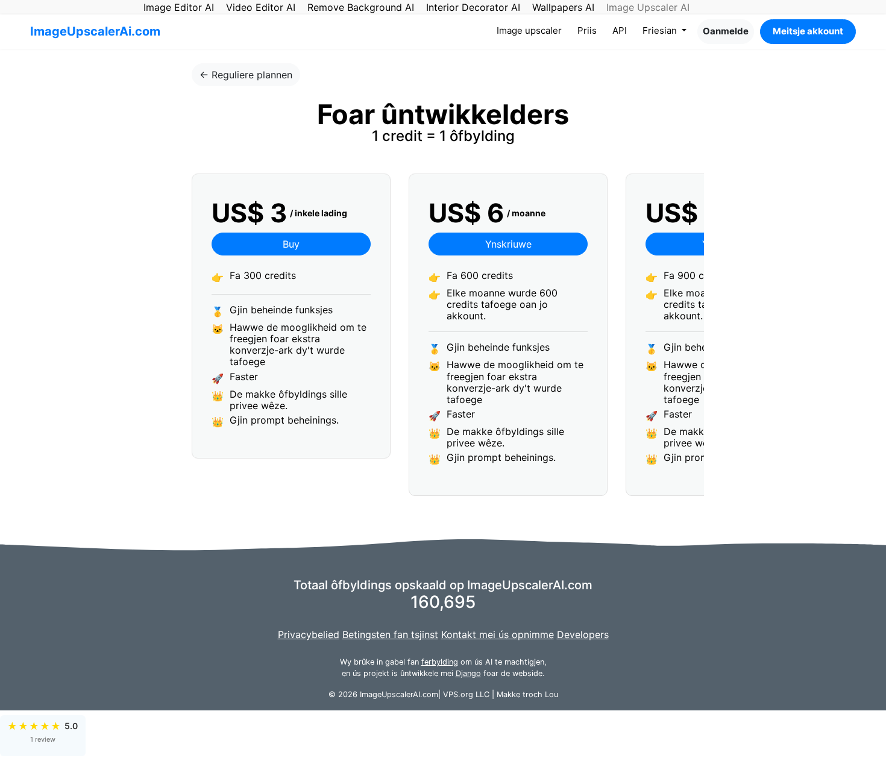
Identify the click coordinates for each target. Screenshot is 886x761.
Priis (587, 30)
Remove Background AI (360, 7)
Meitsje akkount (808, 31)
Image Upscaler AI (648, 7)
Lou (551, 694)
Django (468, 673)
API (619, 30)
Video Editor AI (260, 7)
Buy (291, 244)
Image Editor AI (178, 7)
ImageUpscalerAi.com (95, 31)
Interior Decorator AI (473, 7)
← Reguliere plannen (246, 75)
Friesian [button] (661, 30)
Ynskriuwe (508, 244)
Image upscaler (532, 30)
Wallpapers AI (563, 7)
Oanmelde (726, 31)
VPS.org (458, 694)
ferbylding (439, 661)
